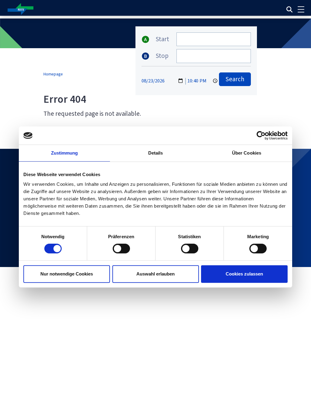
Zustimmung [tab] (64, 152)
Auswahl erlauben (155, 273)
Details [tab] (155, 152)
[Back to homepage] (102, 9)
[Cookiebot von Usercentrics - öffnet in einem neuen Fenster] (261, 135)
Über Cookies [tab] (246, 152)
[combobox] (213, 39)
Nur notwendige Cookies (66, 273)
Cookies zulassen (244, 273)
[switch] (121, 248)
